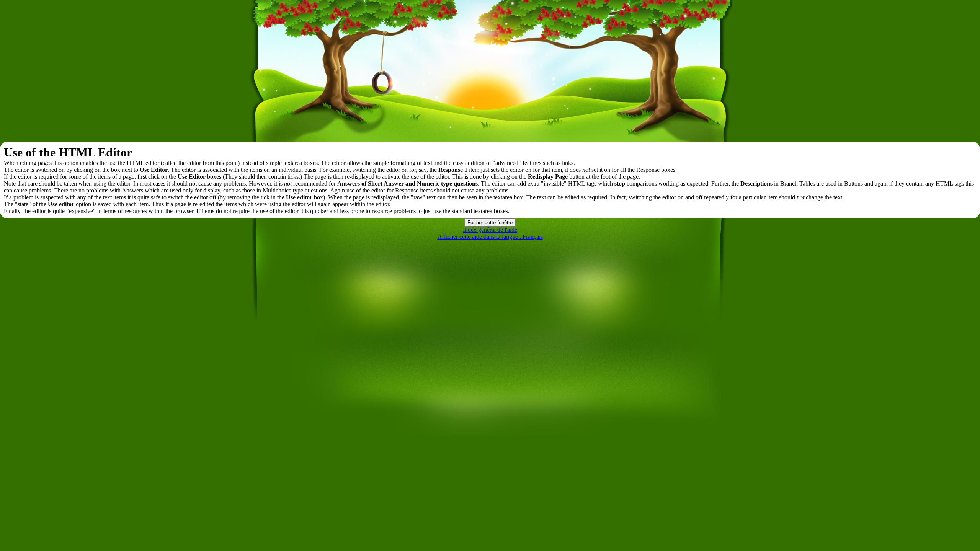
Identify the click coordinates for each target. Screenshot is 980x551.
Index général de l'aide (490, 230)
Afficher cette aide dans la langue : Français (490, 236)
